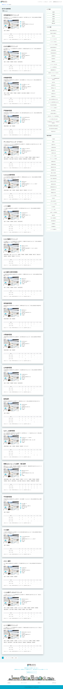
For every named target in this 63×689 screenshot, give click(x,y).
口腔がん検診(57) (53, 201)
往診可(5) (53, 82)
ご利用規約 (8, 682)
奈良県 (53, 18)
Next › (13, 657)
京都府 (53, 14)
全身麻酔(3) (53, 223)
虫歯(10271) (53, 144)
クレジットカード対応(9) (53, 44)
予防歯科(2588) (53, 164)
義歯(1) (53, 141)
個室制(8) (53, 90)
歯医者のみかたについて (57, 1)
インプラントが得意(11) (53, 107)
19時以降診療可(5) (53, 52)
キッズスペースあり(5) (53, 64)
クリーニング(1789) (53, 203)
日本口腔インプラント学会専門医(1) (53, 116)
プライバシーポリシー (24, 682)
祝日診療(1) (53, 58)
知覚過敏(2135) (53, 169)
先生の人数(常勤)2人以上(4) (53, 99)
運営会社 (39, 682)
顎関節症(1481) (53, 192)
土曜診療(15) (53, 55)
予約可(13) (53, 36)
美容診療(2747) (53, 189)
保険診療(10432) (53, 167)
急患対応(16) (53, 96)
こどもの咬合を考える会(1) (53, 119)
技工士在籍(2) (53, 75)
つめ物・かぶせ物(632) (53, 212)
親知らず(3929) (53, 172)
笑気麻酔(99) (53, 226)
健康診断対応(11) (53, 69)
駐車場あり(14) (53, 87)
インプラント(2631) (53, 155)
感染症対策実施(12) (53, 47)
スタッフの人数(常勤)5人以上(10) (53, 102)
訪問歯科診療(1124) (53, 186)
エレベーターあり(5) (53, 38)
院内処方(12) (53, 93)
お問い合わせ (54, 682)
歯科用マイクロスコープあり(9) (53, 72)
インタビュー (45, 1)
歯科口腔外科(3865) (53, 175)
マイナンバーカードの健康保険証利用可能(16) (53, 79)
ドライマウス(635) (53, 195)
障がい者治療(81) (53, 217)
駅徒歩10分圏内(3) (53, 33)
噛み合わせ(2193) (53, 181)
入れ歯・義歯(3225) (53, 178)
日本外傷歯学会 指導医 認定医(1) (53, 125)
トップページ (40, 1)
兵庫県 (53, 16)
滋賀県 (53, 21)
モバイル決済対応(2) (53, 67)
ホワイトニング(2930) (53, 158)
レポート (50, 1)
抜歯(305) (53, 215)
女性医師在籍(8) (53, 50)
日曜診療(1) (53, 61)
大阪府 (53, 12)
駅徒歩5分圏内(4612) (53, 30)
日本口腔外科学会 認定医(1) (53, 128)
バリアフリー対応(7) (53, 41)
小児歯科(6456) (53, 147)
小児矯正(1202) (53, 152)
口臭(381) (53, 198)
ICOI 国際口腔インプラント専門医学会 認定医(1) (53, 122)
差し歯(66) (53, 206)
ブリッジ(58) (53, 209)
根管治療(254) (53, 220)
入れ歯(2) (53, 138)
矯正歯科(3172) (53, 150)
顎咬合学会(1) (53, 131)
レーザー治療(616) (53, 229)
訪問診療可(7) (53, 85)
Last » (16, 657)
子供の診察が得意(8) (53, 104)
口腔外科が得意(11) (53, 113)
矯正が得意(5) (53, 110)
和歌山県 (53, 23)
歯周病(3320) (53, 161)
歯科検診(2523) (53, 184)
